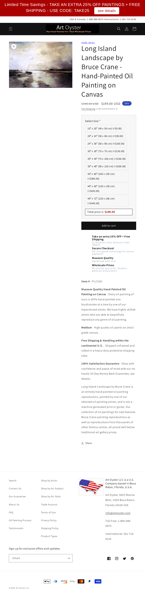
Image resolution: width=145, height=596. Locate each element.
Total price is (101, 212)
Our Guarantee (17, 496)
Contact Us (15, 488)
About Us (14, 504)
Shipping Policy (50, 528)
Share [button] (88, 443)
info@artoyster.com (117, 513)
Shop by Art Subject (52, 488)
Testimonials (16, 528)
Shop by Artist (49, 480)
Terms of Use (48, 512)
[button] (10, 29)
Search (13, 480)
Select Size (93, 121)
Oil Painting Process (20, 520)
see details (107, 11)
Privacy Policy (48, 520)
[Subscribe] (68, 558)
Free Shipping (88, 108)
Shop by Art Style (51, 496)
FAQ (11, 512)
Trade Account (49, 504)
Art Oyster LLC (22, 588)
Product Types (49, 536)
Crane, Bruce (88, 42)
